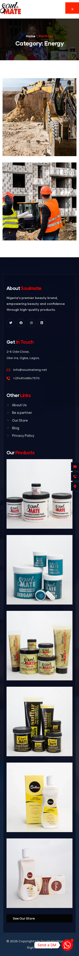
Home (30, 36)
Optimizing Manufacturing (29, 227)
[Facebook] (21, 323)
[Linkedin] (42, 323)
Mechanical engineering (27, 143)
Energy (23, 137)
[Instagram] (31, 323)
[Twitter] (11, 323)
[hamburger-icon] (72, 8)
